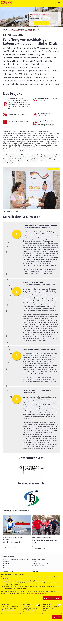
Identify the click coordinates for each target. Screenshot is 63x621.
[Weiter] (56, 169)
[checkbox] (38, 605)
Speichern (57, 617)
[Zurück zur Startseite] (6, 3)
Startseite (5, 29)
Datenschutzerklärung (39, 593)
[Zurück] (50, 169)
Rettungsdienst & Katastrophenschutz (42, 563)
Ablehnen (47, 598)
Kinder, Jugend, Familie (38, 559)
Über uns (35, 571)
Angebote (12, 29)
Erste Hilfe (6, 563)
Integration (6, 567)
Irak (38, 29)
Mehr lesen (8, 548)
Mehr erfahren (39, 23)
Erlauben (57, 598)
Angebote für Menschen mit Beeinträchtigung (15, 559)
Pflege (34, 561)
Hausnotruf (6, 565)
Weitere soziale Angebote (39, 565)
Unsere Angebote (8, 556)
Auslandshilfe (20, 29)
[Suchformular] (55, 3)
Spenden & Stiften (8, 571)
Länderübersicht (30, 29)
